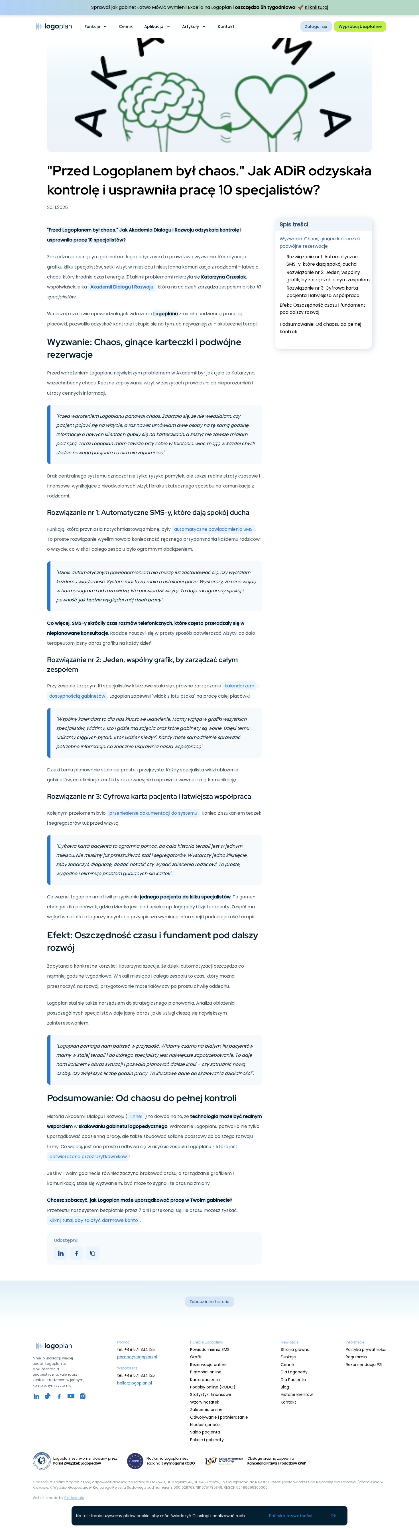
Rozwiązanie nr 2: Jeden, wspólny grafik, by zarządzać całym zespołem (328, 276)
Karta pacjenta (205, 1379)
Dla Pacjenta (293, 1379)
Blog (285, 1387)
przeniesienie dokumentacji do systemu (153, 813)
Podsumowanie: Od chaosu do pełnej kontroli (320, 328)
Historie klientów (297, 1394)
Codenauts (74, 1497)
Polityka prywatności (366, 1349)
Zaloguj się (316, 26)
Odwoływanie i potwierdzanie (219, 1417)
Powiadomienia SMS (209, 1349)
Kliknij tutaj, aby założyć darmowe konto (93, 1220)
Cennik (126, 26)
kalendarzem (239, 686)
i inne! (136, 1116)
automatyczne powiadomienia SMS (213, 529)
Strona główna (295, 1349)
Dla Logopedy (294, 1372)
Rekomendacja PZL (364, 1364)
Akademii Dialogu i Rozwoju (121, 287)
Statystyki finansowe (210, 1394)
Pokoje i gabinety (207, 1440)
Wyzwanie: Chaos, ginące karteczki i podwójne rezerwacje (320, 242)
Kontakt (226, 26)
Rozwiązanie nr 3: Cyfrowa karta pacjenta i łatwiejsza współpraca (322, 292)
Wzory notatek (204, 1402)
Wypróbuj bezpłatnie (360, 26)
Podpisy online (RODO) (212, 1387)
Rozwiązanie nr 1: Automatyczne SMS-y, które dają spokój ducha (322, 260)
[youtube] (47, 1396)
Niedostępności (205, 1424)
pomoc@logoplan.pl (137, 1357)
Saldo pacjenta (205, 1432)
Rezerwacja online (208, 1364)
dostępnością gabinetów (77, 696)
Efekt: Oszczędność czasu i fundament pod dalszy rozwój (322, 309)
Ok (333, 1516)
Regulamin (356, 1357)
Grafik (196, 1357)
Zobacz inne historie (209, 1301)
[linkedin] (36, 1396)
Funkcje (288, 1357)
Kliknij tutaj (316, 7)
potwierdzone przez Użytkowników (88, 1156)
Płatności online (205, 1372)
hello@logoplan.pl (134, 1383)
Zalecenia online (206, 1409)
